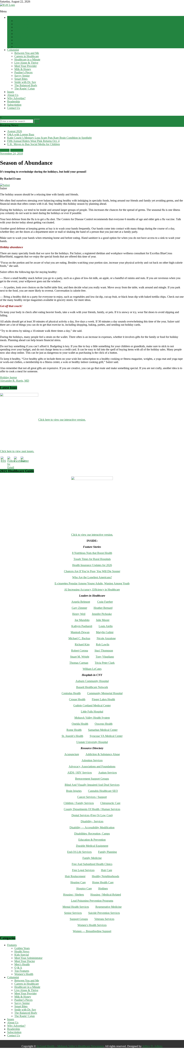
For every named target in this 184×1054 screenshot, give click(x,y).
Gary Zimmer (79, 607)
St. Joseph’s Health (72, 735)
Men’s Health (22, 36)
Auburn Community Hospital (92, 681)
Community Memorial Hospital (105, 693)
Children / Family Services (79, 803)
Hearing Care (78, 882)
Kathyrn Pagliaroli (81, 626)
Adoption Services (92, 760)
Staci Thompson (104, 650)
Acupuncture (71, 754)
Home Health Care (103, 882)
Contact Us (13, 107)
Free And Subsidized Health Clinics (92, 864)
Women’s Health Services (92, 925)
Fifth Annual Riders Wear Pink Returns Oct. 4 (33, 140)
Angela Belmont (80, 601)
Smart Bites (20, 78)
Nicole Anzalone (106, 638)
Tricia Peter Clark (105, 662)
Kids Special (21, 27)
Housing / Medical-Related (105, 894)
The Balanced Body (25, 85)
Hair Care (106, 870)
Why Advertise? (16, 98)
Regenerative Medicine (108, 906)
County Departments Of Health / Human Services (92, 809)
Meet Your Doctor (24, 33)
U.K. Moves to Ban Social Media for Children (33, 144)
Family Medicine (92, 857)
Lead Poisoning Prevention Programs (92, 900)
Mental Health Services (76, 906)
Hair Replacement (75, 876)
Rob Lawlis (102, 644)
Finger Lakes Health (103, 699)
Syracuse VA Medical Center (106, 735)
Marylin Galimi (104, 632)
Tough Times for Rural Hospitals (92, 559)
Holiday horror (8, 377)
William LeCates (92, 668)
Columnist (13, 49)
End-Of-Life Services (79, 851)
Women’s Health (23, 46)
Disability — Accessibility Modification (92, 827)
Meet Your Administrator (28, 30)
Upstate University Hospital (92, 742)
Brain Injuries (74, 790)
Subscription (14, 104)
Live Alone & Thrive (26, 62)
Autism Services (107, 772)
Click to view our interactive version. (92, 534)
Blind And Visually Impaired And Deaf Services (92, 784)
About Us (12, 95)
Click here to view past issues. (17, 451)
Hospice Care (84, 888)
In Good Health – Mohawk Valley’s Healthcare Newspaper (70, 1046)
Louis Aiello (106, 626)
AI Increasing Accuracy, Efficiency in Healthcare (92, 589)
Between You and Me (26, 53)
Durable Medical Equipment (92, 845)
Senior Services (73, 912)
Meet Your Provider (25, 65)
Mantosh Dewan (80, 632)
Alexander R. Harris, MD (14, 380)
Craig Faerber (105, 601)
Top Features (21, 43)
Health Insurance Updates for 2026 (92, 565)
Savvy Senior (22, 75)
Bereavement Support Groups (92, 778)
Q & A (18, 40)
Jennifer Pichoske (102, 613)
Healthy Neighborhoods (105, 876)
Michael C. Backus (79, 638)
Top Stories (16, 150)
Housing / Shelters (73, 894)
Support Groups (79, 919)
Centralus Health (71, 693)
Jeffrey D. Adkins (152, 1046)
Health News (21, 23)
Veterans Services (104, 919)
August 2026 (14, 131)
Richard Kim (82, 644)
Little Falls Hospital (92, 711)
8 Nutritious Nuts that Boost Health (92, 552)
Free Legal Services (83, 870)
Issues (10, 91)
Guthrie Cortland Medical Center (92, 705)
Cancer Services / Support (92, 796)
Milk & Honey (22, 69)
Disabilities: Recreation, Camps (92, 833)
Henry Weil (78, 613)
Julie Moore (102, 620)
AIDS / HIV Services (79, 772)
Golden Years (22, 20)
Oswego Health (103, 723)
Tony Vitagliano (105, 656)
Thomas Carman (78, 662)
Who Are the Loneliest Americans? (92, 577)
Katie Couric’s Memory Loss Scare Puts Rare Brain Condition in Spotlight (49, 137)
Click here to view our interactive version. (62, 419)
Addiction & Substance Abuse (103, 754)
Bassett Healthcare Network (92, 687)
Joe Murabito (82, 620)
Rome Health (74, 729)
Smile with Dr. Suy (25, 82)
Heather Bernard (103, 607)
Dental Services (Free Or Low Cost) (92, 815)
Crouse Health (77, 699)
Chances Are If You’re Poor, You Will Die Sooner (92, 571)
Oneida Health (80, 723)
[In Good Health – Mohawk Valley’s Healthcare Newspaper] (2, 8)
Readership (13, 101)
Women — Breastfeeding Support (92, 931)
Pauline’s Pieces (23, 72)
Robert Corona (79, 650)
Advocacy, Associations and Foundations (92, 766)
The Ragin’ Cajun (24, 88)
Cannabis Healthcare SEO (103, 790)
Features (12, 17)
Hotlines (103, 888)
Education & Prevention (92, 839)
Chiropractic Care (110, 803)
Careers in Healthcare (26, 56)
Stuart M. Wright (79, 656)
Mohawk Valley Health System (92, 717)
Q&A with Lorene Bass (20, 134)
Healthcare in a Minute (27, 59)
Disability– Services (92, 821)
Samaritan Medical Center (103, 729)
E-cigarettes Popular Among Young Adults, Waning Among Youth (92, 583)
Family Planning (107, 851)
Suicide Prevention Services (104, 912)
